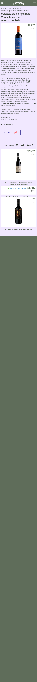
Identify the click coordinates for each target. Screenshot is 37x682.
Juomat (3, 9)
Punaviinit (16, 9)
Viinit (9, 9)
